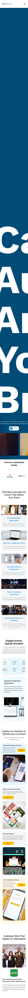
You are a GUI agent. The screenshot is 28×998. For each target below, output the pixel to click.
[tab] (5, 663)
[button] (24, 4)
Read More (5, 990)
